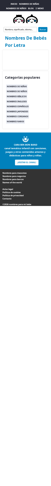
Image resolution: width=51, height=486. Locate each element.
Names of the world (12, 182)
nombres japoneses (17, 111)
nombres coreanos (17, 116)
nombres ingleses (17, 101)
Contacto (7, 198)
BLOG (31, 8)
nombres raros (15, 121)
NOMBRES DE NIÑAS (29, 4)
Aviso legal (7, 189)
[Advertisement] (25, 232)
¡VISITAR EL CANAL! (26, 162)
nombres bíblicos (17, 96)
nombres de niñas (17, 86)
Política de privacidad (13, 195)
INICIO (14, 4)
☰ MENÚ (39, 8)
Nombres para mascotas (14, 173)
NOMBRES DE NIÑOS (16, 8)
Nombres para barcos (13, 179)
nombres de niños (17, 91)
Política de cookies (11, 192)
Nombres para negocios (14, 176)
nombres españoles (18, 106)
